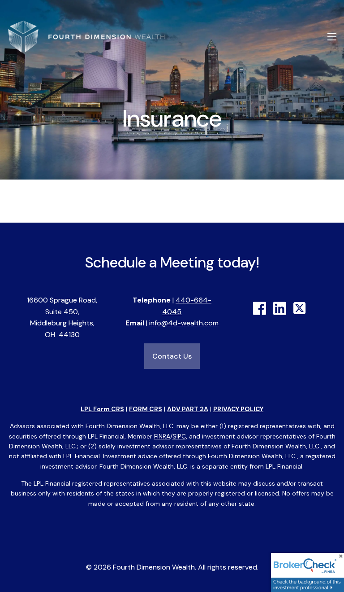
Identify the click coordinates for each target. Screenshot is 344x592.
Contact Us (172, 356)
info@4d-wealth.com (184, 323)
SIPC (179, 436)
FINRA (162, 436)
